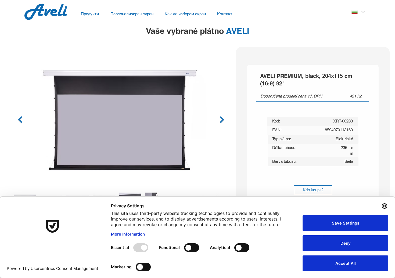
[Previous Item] (20, 119)
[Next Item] (222, 119)
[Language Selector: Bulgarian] (358, 11)
